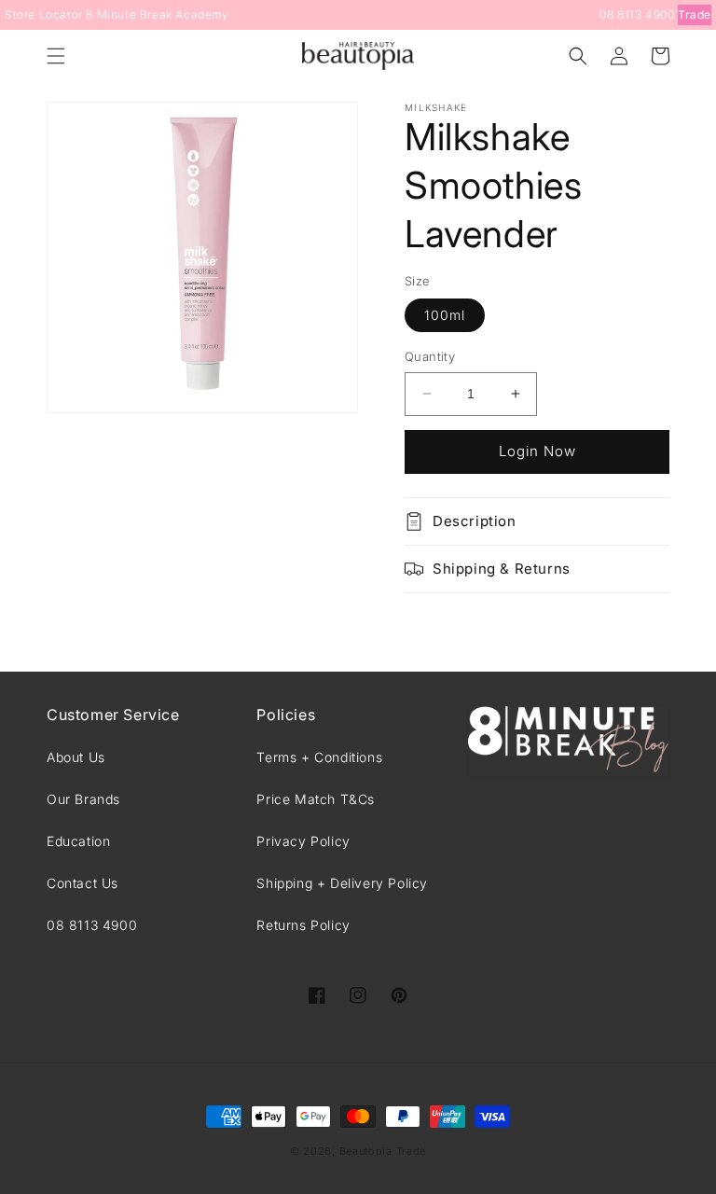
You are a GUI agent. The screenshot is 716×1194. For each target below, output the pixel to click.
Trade (694, 14)
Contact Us (82, 883)
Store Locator (44, 14)
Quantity (430, 356)
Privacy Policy (303, 841)
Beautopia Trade (383, 1151)
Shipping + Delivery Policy (342, 883)
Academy (201, 14)
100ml (444, 315)
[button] (55, 55)
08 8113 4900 (636, 14)
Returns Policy (303, 925)
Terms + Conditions (319, 757)
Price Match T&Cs (315, 799)
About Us (76, 757)
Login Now (537, 451)
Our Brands (83, 799)
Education (78, 841)
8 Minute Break (129, 14)
